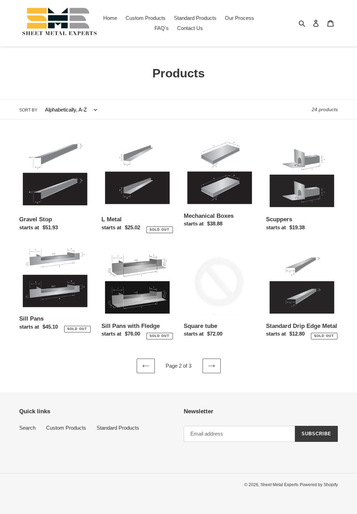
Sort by (28, 110)
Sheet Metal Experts (279, 484)
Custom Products (66, 428)
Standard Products (118, 428)
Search (27, 428)
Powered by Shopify (319, 484)
